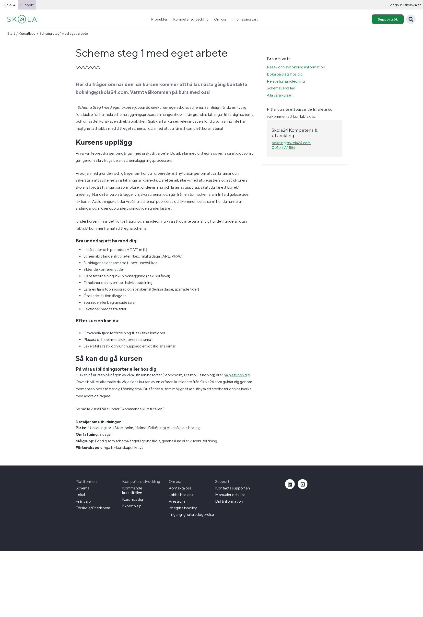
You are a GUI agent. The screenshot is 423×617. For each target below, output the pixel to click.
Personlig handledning (286, 81)
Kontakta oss (180, 488)
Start (11, 33)
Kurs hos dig (132, 499)
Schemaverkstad (281, 88)
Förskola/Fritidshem (93, 508)
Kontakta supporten (232, 488)
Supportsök (388, 19)
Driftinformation (229, 501)
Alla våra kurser (279, 95)
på (226, 375)
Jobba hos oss (181, 494)
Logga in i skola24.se (404, 5)
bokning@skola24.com (291, 143)
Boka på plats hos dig (285, 74)
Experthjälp (131, 506)
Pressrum (177, 501)
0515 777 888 (283, 147)
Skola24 (8, 5)
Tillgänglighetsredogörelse (191, 514)
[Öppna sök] (411, 19)
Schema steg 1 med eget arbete (63, 33)
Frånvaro (83, 501)
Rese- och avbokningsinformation (296, 67)
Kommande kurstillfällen (132, 490)
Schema (82, 488)
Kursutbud (27, 33)
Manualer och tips (230, 494)
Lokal (80, 494)
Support (27, 5)
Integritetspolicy (183, 508)
